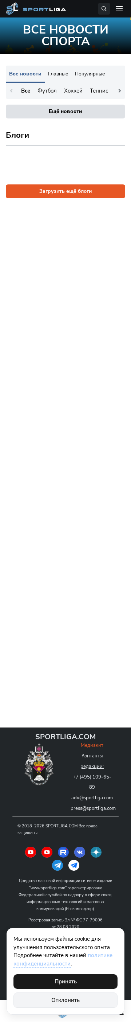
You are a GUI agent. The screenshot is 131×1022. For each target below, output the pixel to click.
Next (119, 91)
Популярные (90, 74)
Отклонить (65, 1000)
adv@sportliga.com (92, 798)
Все (25, 90)
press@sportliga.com (93, 808)
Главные (58, 74)
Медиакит (92, 745)
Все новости (25, 74)
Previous (11, 91)
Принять (66, 981)
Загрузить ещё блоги (65, 191)
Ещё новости (65, 111)
